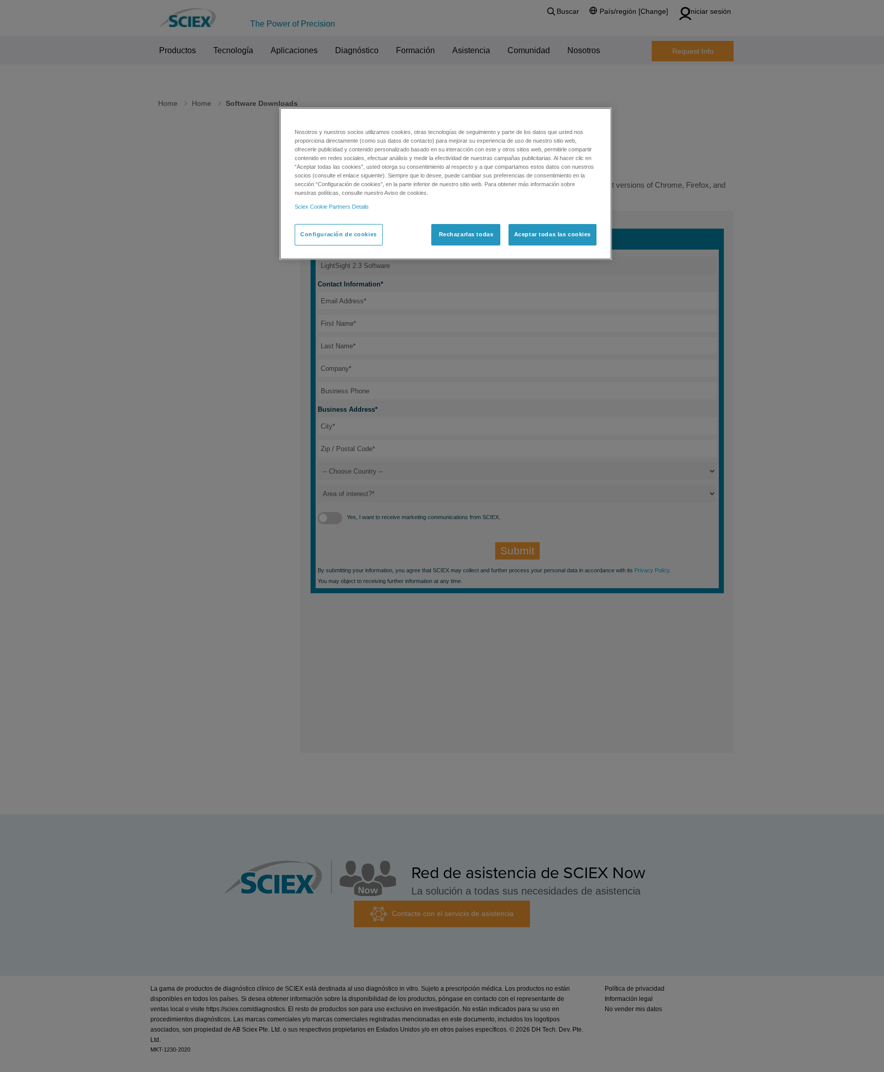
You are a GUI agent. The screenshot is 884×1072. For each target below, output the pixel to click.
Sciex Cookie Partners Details (332, 207)
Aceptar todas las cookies (552, 234)
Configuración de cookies (338, 234)
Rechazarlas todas (466, 234)
